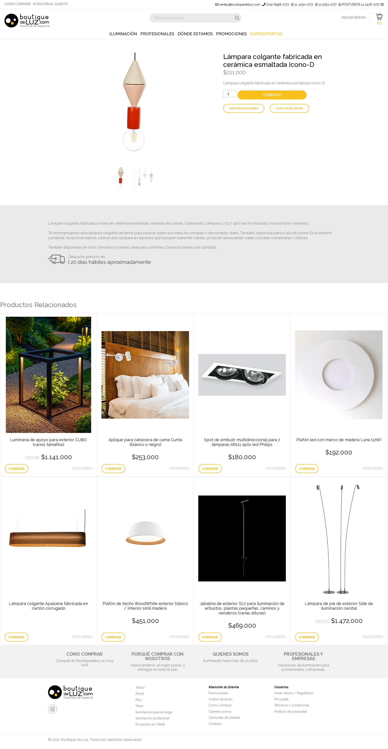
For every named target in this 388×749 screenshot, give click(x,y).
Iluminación (123, 34)
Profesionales (157, 34)
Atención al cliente (50, 4)
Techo (140, 687)
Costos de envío (289, 108)
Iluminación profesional (153, 718)
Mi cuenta (281, 699)
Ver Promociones (243, 108)
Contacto (215, 724)
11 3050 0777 (303, 4)
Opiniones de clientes (224, 717)
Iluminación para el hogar (154, 712)
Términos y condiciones (291, 705)
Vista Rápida (82, 468)
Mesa (139, 706)
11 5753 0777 (327, 4)
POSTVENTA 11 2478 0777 (360, 4)
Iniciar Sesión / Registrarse (293, 693)
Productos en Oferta (150, 724)
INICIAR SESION (354, 17)
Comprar (272, 95)
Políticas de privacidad (290, 711)
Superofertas (266, 34)
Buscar (237, 17)
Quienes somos (220, 711)
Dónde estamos (195, 34)
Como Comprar (17, 4)
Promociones (231, 34)
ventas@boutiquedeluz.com (239, 4)
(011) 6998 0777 (277, 4)
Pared (140, 693)
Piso (139, 700)
